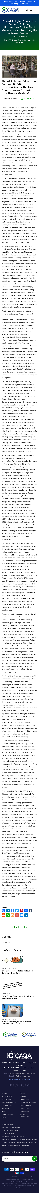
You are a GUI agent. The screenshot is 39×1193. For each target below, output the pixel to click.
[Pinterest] (21, 910)
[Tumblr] (30, 910)
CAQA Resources (9, 1102)
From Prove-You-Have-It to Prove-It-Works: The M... (18, 997)
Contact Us (24, 1108)
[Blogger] (12, 915)
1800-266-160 (29, 1073)
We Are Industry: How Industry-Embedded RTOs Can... (17, 1023)
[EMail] (26, 910)
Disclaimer (24, 1111)
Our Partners (25, 1099)
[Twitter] (17, 910)
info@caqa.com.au (22, 1076)
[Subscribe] (34, 1158)
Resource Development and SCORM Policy (19, 1139)
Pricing (23, 1096)
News (23, 36)
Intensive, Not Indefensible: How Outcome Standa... (17, 972)
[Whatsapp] (8, 915)
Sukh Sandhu (29, 99)
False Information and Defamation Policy (19, 1142)
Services (5, 1108)
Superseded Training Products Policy (17, 1145)
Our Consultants (8, 1099)
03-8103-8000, (16, 1073)
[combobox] (19, 942)
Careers (23, 1093)
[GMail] (17, 915)
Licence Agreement (10, 1130)
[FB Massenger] (21, 915)
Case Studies (25, 1105)
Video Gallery (7, 1114)
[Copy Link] (3, 910)
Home (16, 36)
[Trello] (26, 915)
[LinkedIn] (8, 910)
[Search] (34, 942)
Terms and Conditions (24, 1115)
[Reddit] (3, 915)
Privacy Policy (7, 1124)
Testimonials (7, 1105)
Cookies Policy (8, 1133)
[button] (35, 9)
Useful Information (28, 1102)
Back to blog (20, 927)
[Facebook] (12, 910)
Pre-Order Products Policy (13, 1136)
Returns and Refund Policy (12, 1127)
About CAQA (7, 1096)
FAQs (4, 1117)
